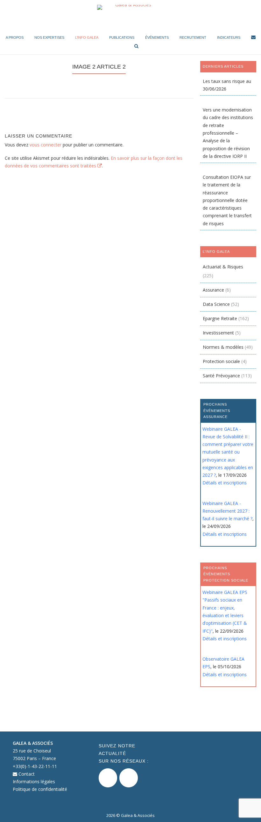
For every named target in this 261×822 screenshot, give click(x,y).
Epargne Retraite (220, 318)
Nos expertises (49, 37)
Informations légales (34, 781)
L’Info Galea (86, 37)
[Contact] (253, 38)
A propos (15, 37)
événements (157, 37)
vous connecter (45, 145)
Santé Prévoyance (221, 376)
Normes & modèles (223, 347)
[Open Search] (136, 47)
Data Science (216, 304)
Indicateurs (228, 37)
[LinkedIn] (128, 777)
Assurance (213, 290)
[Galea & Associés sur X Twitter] (108, 777)
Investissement (218, 333)
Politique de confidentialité (40, 789)
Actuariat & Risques (223, 267)
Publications (121, 37)
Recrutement (193, 37)
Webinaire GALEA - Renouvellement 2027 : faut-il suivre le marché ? (227, 511)
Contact (26, 774)
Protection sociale (221, 361)
